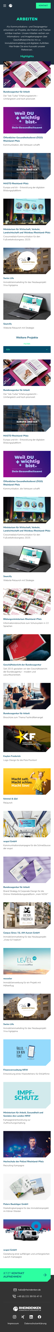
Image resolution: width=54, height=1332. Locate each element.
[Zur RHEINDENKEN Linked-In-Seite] (31, 1317)
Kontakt (43, 5)
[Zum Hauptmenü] (4, 6)
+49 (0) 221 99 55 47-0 (29, 1296)
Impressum (13, 1323)
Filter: (27, 344)
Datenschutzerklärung (35, 1323)
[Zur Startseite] (27, 1309)
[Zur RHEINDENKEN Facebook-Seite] (39, 1317)
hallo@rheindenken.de (29, 1289)
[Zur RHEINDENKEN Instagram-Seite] (14, 1317)
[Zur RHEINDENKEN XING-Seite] (23, 1317)
